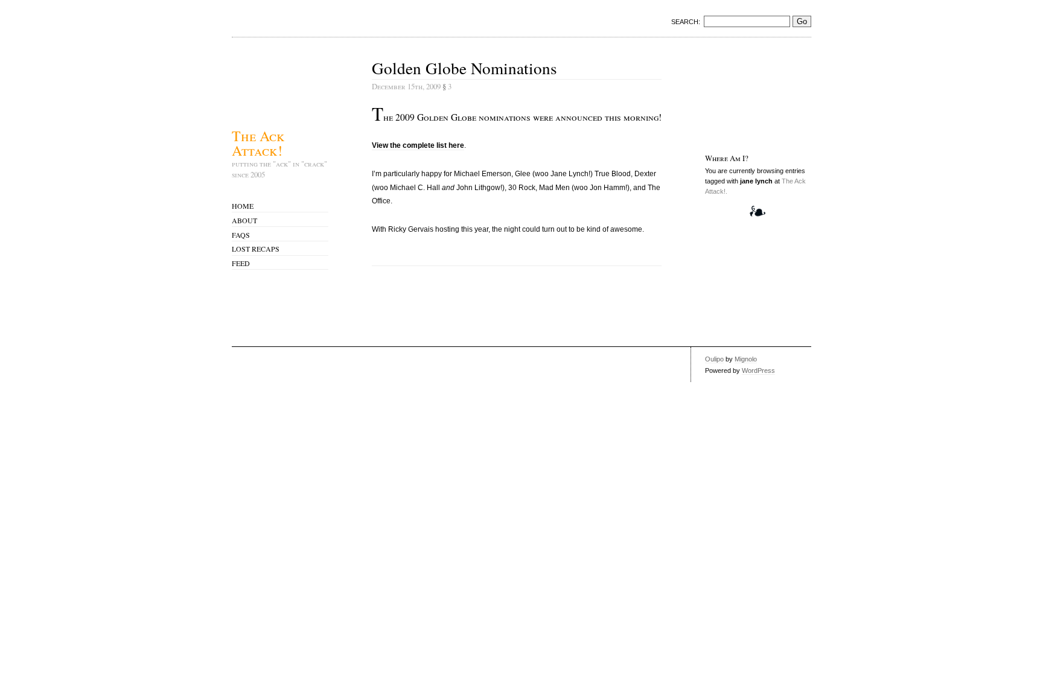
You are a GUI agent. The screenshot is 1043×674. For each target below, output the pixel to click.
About (244, 220)
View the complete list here (418, 145)
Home (243, 206)
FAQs (241, 235)
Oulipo (714, 359)
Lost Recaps (255, 248)
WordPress (758, 370)
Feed (241, 263)
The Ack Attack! (258, 141)
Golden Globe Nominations (464, 68)
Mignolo (746, 359)
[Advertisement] (742, 94)
